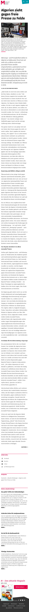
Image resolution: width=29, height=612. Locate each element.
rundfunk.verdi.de (20, 606)
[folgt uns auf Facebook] (19, 600)
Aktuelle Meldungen (13, 478)
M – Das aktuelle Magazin (13, 580)
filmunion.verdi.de (18, 608)
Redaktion (21, 604)
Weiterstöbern (20, 587)
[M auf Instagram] (22, 600)
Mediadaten (14, 604)
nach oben (24, 447)
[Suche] (13, 600)
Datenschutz (11, 606)
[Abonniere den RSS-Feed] (24, 600)
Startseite (3, 478)
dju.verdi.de (9, 608)
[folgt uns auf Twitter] (21, 600)
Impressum (6, 604)
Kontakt (4, 606)
